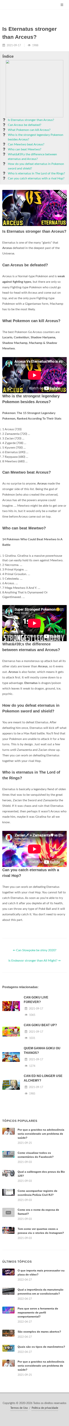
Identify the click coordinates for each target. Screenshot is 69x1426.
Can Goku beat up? (40, 1025)
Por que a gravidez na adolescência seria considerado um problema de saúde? (41, 1133)
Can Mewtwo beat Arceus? (26, 144)
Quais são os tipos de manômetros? (41, 1346)
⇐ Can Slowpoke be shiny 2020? (34, 950)
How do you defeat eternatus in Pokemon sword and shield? (36, 166)
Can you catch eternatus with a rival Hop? (36, 178)
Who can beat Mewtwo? (24, 149)
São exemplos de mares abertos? (39, 1331)
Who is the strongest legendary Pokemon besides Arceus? (35, 137)
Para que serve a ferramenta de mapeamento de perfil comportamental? (38, 1312)
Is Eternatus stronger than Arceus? (31, 120)
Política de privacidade (45, 1408)
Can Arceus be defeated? (24, 124)
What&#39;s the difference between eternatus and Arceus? (32, 156)
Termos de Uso (19, 1408)
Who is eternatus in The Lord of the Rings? (36, 173)
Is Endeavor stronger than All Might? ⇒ (34, 960)
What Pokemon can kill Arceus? (29, 129)
